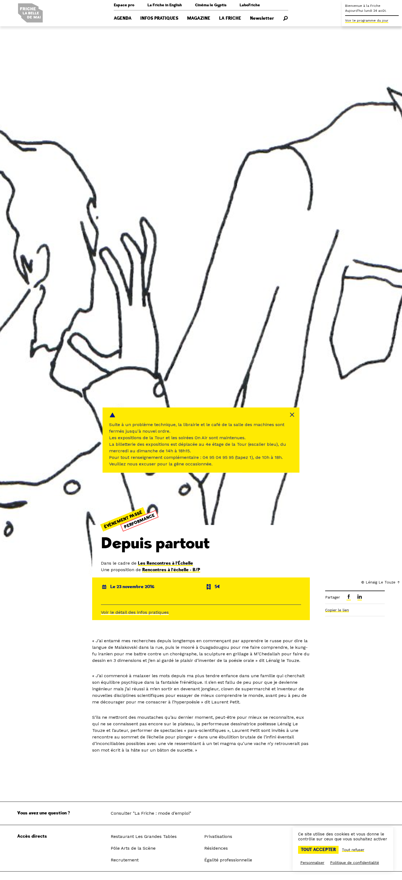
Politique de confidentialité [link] (354, 862)
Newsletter (262, 18)
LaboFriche (250, 5)
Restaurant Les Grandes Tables (144, 836)
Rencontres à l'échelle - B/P (171, 570)
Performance (139, 521)
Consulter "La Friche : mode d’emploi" (151, 813)
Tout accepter (318, 849)
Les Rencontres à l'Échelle (165, 563)
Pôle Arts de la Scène (133, 848)
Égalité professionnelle (228, 860)
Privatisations (218, 836)
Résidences (216, 848)
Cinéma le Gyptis (210, 5)
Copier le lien (337, 610)
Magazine (198, 18)
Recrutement (125, 860)
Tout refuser (353, 849)
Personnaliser (312, 862)
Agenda (123, 18)
